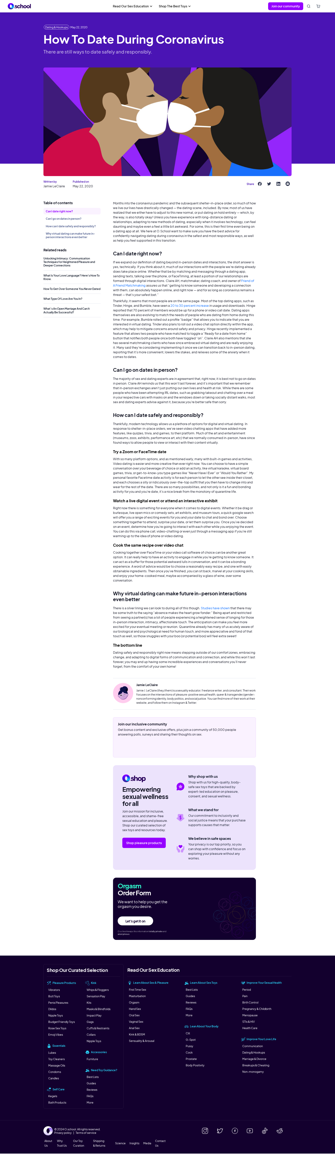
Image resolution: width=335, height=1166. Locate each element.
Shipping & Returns (99, 1143)
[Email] (288, 184)
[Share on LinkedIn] (278, 184)
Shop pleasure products (144, 843)
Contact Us (160, 1143)
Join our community (285, 6)
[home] (19, 6)
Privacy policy (63, 1132)
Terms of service (86, 1132)
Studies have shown (215, 608)
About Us (48, 1143)
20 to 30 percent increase (189, 305)
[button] (132, 6)
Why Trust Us (62, 1143)
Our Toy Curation (78, 1143)
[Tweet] (269, 184)
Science (120, 1143)
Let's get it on (135, 921)
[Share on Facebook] (260, 184)
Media (147, 1143)
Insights (134, 1143)
